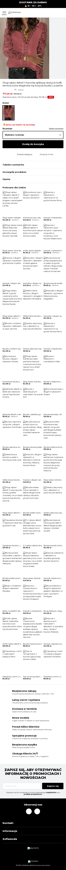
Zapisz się (53, 786)
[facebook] (37, 811)
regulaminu (51, 792)
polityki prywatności (33, 794)
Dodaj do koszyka (33, 144)
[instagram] (29, 811)
